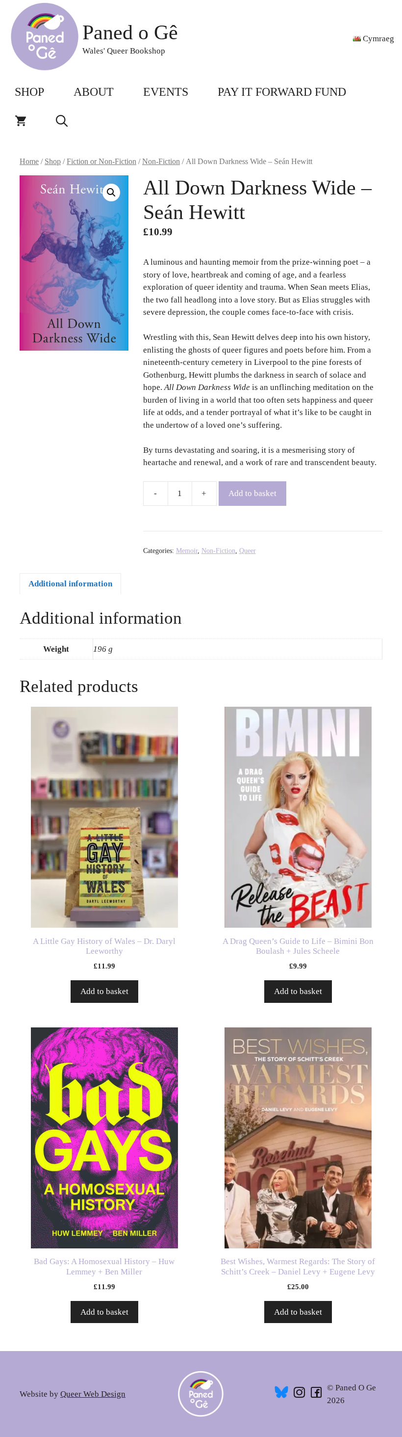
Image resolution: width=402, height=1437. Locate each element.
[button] (61, 121)
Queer (247, 550)
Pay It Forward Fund (282, 91)
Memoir (187, 550)
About (94, 91)
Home (29, 161)
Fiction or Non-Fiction (101, 161)
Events (165, 91)
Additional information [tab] (70, 583)
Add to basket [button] (104, 991)
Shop (29, 91)
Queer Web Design (93, 1394)
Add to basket (252, 493)
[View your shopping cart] (20, 121)
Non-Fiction (161, 161)
